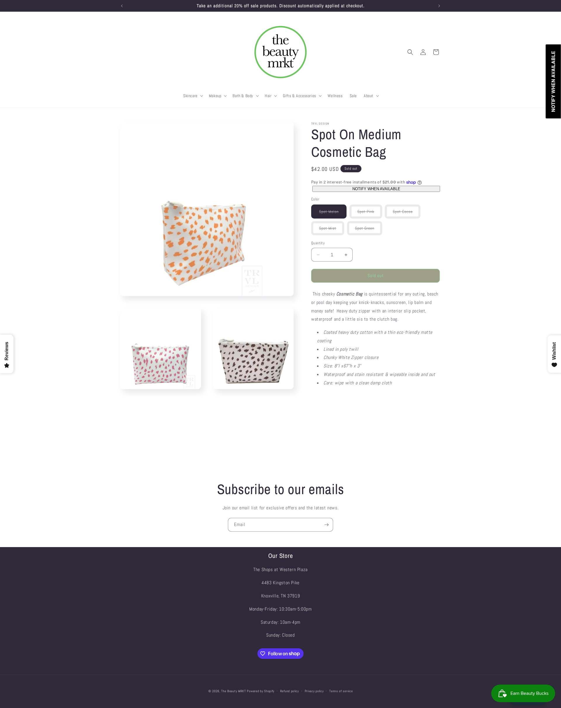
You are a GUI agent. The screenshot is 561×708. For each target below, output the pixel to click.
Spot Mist (331, 231)
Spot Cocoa (406, 214)
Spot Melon (333, 214)
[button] (192, 96)
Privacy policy (314, 691)
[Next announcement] (439, 5)
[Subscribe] (326, 525)
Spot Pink (369, 214)
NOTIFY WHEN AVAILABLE (376, 189)
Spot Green (368, 231)
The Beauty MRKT (233, 691)
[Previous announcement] (121, 5)
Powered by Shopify (260, 691)
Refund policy (289, 691)
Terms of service (341, 691)
